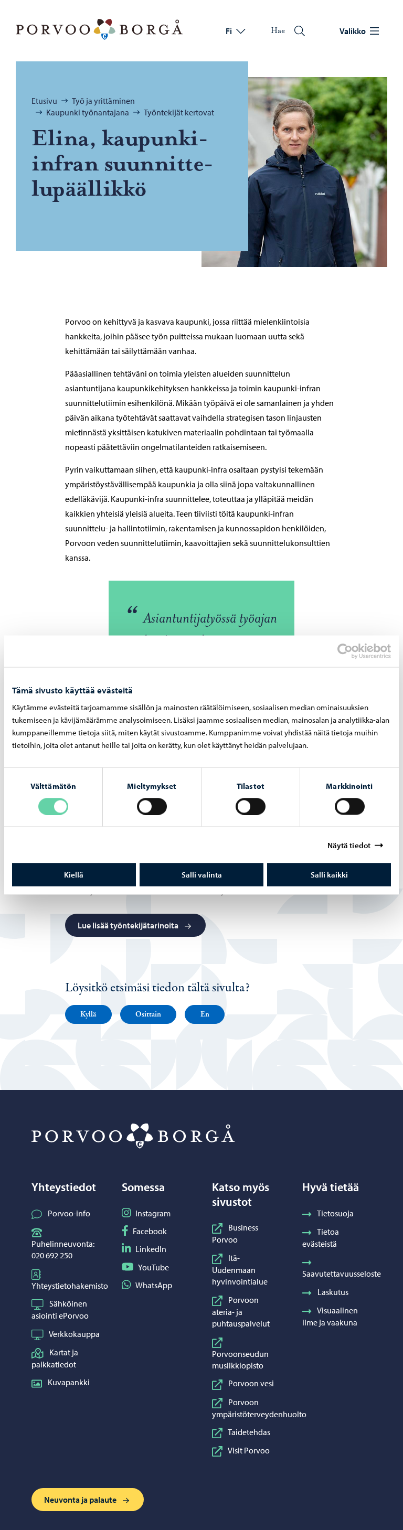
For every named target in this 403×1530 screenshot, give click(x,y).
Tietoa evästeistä (320, 1237)
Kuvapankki (69, 1382)
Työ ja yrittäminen (103, 100)
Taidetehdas (249, 1432)
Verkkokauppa (74, 1334)
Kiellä (73, 875)
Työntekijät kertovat (179, 112)
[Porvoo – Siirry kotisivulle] (99, 29)
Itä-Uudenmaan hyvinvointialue (240, 1270)
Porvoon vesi (251, 1383)
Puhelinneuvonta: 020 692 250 (62, 1249)
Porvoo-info (69, 1213)
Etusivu (44, 100)
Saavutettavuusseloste (341, 1273)
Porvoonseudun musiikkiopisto (240, 1360)
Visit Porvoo (249, 1450)
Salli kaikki (329, 875)
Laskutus (332, 1292)
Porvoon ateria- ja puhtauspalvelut (241, 1311)
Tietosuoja (335, 1213)
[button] (88, 1014)
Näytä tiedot (348, 845)
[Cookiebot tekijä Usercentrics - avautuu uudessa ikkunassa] (354, 651)
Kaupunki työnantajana (87, 112)
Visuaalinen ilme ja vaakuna (330, 1316)
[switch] (152, 806)
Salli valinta (202, 875)
